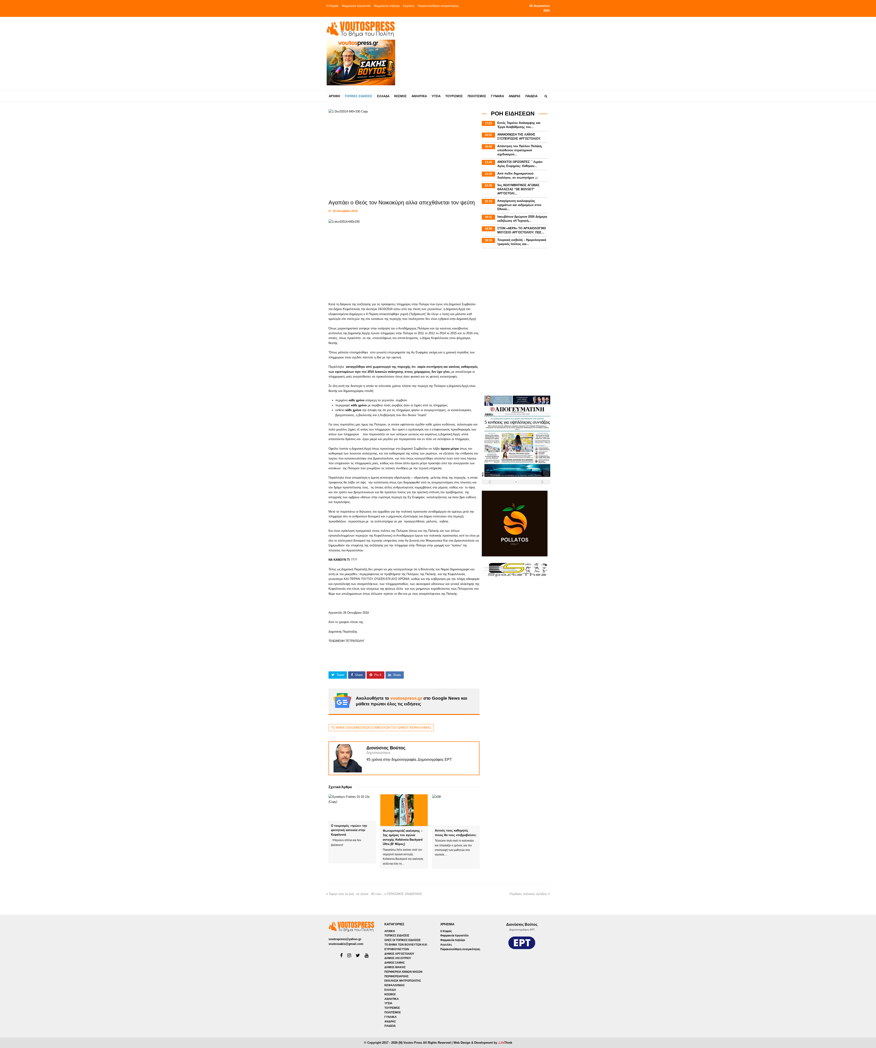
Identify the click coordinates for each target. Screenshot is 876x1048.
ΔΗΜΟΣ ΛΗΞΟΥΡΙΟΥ (397, 958)
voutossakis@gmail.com (345, 944)
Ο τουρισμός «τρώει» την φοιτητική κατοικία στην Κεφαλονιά (349, 830)
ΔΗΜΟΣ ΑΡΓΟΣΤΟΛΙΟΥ (399, 953)
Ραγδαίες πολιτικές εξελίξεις (528, 894)
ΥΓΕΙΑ (388, 1003)
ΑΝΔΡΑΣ (390, 1021)
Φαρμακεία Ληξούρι (387, 6)
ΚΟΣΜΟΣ (390, 994)
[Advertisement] (478, 53)
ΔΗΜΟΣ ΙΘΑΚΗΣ (395, 967)
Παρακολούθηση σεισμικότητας (438, 6)
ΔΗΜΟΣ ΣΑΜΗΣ (394, 962)
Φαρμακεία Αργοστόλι (356, 6)
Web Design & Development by (483, 1042)
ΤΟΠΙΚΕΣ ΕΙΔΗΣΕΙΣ (396, 935)
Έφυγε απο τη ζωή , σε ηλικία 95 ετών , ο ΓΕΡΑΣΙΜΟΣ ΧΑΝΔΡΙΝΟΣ (376, 894)
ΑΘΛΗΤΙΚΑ (391, 999)
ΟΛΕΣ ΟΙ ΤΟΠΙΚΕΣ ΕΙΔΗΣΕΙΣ (402, 940)
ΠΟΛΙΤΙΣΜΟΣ (392, 1012)
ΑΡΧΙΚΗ (389, 931)
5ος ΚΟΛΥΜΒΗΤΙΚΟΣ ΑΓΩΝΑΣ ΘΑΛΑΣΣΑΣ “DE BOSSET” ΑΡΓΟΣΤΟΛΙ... (518, 189)
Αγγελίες (409, 6)
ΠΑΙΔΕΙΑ (390, 1025)
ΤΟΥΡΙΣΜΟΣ (392, 1007)
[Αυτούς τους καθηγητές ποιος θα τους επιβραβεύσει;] (456, 810)
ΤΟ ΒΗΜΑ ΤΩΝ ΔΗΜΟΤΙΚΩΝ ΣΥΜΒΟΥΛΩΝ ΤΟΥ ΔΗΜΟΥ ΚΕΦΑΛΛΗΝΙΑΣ (381, 727)
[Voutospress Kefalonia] (360, 29)
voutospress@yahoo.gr (344, 939)
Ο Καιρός (332, 6)
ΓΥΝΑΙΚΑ (390, 1017)
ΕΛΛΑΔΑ (390, 989)
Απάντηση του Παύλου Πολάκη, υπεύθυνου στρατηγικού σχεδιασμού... (519, 150)
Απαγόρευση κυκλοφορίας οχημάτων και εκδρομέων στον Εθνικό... (519, 205)
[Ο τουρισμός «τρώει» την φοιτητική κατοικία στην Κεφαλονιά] (352, 807)
